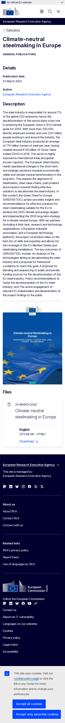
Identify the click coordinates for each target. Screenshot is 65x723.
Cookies (8, 630)
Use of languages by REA (19, 564)
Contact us (9, 610)
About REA (10, 511)
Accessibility (10, 651)
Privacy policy (11, 637)
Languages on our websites (20, 624)
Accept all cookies (29, 704)
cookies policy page (26, 678)
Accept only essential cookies (37, 714)
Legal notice (10, 644)
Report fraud (11, 557)
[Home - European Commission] (11, 11)
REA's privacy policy (16, 550)
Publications (13, 30)
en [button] (42, 11)
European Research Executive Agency (27, 94)
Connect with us (13, 525)
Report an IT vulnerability (18, 617)
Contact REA (11, 518)
